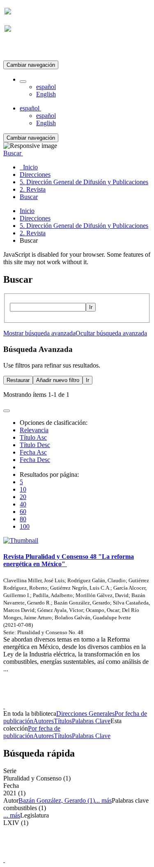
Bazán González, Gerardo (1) (56, 800)
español (46, 86)
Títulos (63, 720)
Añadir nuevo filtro (57, 380)
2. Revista (33, 233)
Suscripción (20, 48)
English (46, 94)
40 (23, 504)
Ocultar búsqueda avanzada (111, 333)
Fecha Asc (33, 452)
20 (23, 496)
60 (23, 511)
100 (25, 526)
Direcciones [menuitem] (35, 174)
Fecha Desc (35, 459)
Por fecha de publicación (31, 732)
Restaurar (18, 380)
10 (23, 489)
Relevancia (34, 430)
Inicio (27, 210)
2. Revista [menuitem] (33, 189)
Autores (43, 720)
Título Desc (35, 444)
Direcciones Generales (85, 713)
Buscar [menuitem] (29, 196)
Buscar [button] (13, 153)
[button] (23, 81)
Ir (90, 307)
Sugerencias (91, 698)
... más (103, 800)
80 (23, 519)
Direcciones (35, 218)
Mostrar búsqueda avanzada (39, 333)
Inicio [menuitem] (29, 167)
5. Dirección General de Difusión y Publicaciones (84, 225)
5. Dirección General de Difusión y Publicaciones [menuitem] (84, 181)
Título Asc (33, 437)
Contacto (59, 698)
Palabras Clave (91, 720)
